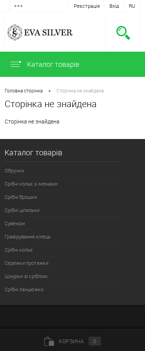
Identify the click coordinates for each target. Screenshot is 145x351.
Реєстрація (87, 5)
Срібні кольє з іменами (31, 183)
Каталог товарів (52, 64)
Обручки (14, 170)
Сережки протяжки (26, 262)
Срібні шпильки (22, 210)
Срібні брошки (21, 196)
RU (132, 5)
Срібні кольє (19, 249)
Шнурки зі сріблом (26, 276)
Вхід (114, 5)
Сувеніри (15, 223)
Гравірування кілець (28, 236)
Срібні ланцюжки (24, 289)
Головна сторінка (24, 90)
